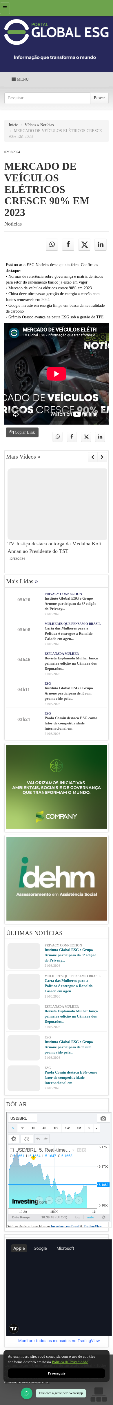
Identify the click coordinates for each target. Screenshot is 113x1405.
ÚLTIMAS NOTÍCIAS (34, 933)
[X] (84, 245)
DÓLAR (16, 1104)
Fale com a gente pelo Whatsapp (61, 1393)
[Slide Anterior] (92, 457)
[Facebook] (68, 245)
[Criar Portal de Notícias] (98, 1394)
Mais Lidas (22, 581)
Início (13, 125)
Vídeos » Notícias (39, 125)
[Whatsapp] (52, 245)
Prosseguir (56, 1373)
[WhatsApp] (26, 1393)
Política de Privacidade (70, 1362)
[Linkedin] (100, 245)
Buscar (99, 98)
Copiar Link (24, 432)
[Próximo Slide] (102, 457)
